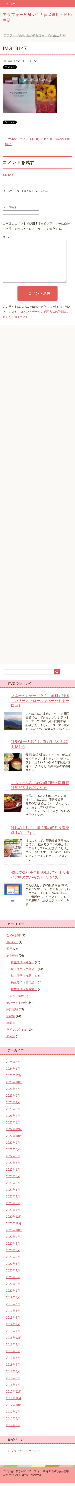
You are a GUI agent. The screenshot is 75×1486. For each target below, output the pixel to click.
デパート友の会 (16, 1002)
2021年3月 (13, 1203)
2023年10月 (14, 1082)
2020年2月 (13, 1283)
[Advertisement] (37, 497)
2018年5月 (13, 1357)
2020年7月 (13, 1250)
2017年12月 (14, 1391)
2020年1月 (13, 1290)
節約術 (10, 1016)
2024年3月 (13, 1062)
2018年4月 (13, 1364)
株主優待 (12, 955)
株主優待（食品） (22, 975)
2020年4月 (13, 1270)
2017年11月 (13, 1398)
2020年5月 (13, 1263)
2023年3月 (13, 1109)
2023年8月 (13, 1088)
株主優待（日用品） (24, 982)
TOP (35, 35)
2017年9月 (13, 1411)
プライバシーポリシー (25, 1450)
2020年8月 (13, 1243)
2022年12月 (14, 1129)
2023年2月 (13, 1115)
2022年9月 (13, 1142)
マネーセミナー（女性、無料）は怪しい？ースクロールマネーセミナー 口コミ (40, 701)
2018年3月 (13, 1371)
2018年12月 (14, 1337)
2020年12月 (14, 1216)
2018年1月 (13, 1384)
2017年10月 (14, 1405)
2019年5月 (13, 1310)
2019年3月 (13, 1317)
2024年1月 (13, 1068)
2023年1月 (13, 1122)
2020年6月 (13, 1257)
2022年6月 (13, 1149)
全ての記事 (13, 935)
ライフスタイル (16, 1029)
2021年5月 (13, 1189)
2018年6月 (13, 1351)
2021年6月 (13, 1183)
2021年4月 (13, 1196)
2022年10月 (14, 1135)
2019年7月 (13, 1304)
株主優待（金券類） (24, 989)
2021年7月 (13, 1176)
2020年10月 (14, 1230)
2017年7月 (13, 1425)
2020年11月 (13, 1223)
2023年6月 (13, 1095)
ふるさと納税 (15, 996)
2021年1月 (13, 1209)
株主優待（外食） (22, 962)
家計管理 (12, 1009)
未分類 (10, 1036)
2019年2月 (13, 1324)
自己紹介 (12, 942)
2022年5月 (13, 1156)
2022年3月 (13, 1162)
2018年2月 (13, 1378)
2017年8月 (13, 1418)
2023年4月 (13, 1102)
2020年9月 (13, 1236)
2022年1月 (13, 1169)
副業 (9, 1022)
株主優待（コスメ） (24, 969)
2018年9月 (13, 1344)
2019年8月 (13, 1297)
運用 (9, 948)
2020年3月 (13, 1277)
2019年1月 (13, 1331)
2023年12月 (14, 1075)
